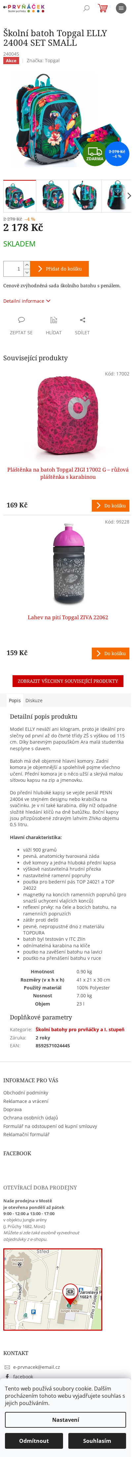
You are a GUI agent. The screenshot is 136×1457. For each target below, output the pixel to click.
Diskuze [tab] (34, 700)
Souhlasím (97, 1440)
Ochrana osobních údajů (30, 1117)
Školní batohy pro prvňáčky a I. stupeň (80, 1029)
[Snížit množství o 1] (26, 272)
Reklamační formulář (26, 1134)
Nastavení (65, 1419)
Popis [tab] (15, 700)
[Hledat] (86, 8)
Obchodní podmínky (25, 1092)
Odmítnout (34, 1440)
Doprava (12, 1109)
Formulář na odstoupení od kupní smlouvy (50, 1126)
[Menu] (121, 8)
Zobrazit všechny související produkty (68, 681)
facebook (23, 1376)
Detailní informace (23, 301)
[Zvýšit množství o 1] (26, 265)
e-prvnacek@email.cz (36, 1367)
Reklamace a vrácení (26, 1101)
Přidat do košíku (64, 269)
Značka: (43, 60)
